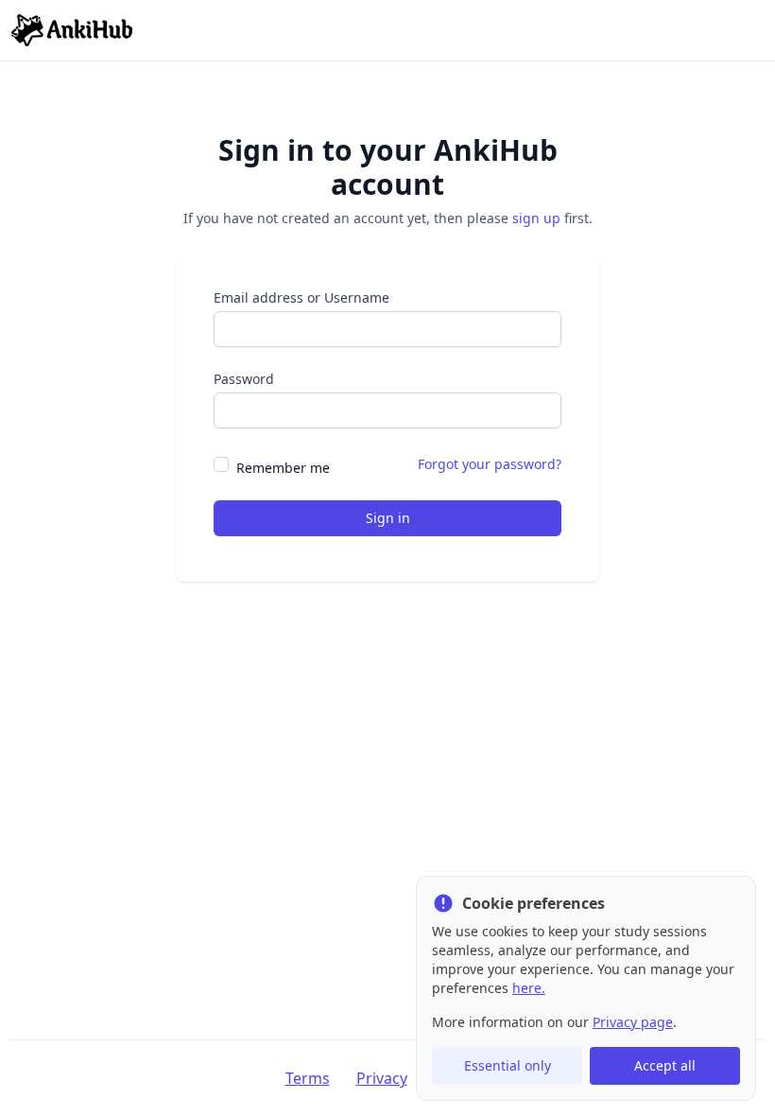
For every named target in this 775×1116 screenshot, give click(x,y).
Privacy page (633, 1022)
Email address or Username (301, 297)
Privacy (381, 1078)
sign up (536, 218)
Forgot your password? (489, 464)
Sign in (388, 518)
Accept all (665, 1065)
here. (528, 988)
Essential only (507, 1065)
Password (244, 379)
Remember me (283, 468)
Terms (307, 1078)
